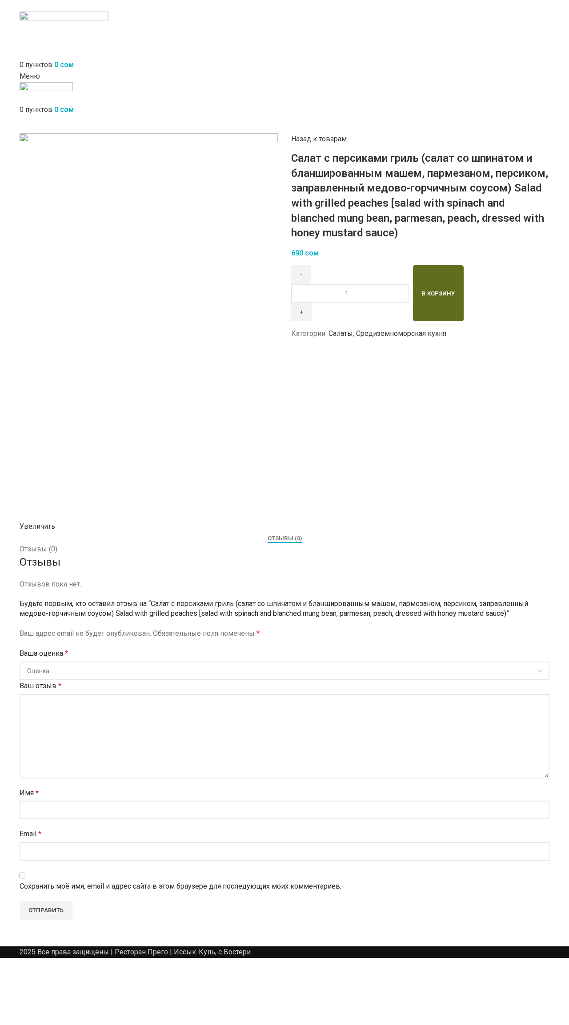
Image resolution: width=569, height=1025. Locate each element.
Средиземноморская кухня (401, 333)
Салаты (341, 333)
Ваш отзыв (40, 686)
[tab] (285, 538)
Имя (29, 793)
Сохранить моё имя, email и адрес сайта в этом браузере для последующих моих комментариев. (180, 886)
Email (30, 834)
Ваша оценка (44, 653)
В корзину (438, 293)
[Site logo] (64, 29)
